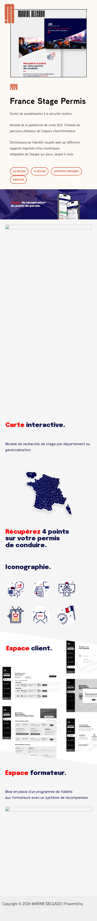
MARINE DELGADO (31, 13)
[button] (19, 171)
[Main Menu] (87, 13)
